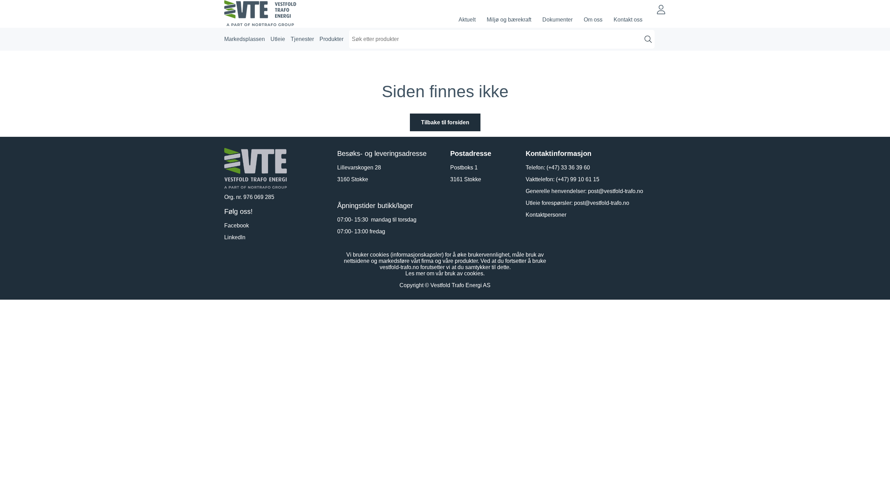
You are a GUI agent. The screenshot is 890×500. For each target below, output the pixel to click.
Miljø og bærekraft (509, 20)
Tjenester (302, 39)
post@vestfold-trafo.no (615, 191)
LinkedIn (234, 237)
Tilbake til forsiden (445, 122)
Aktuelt (467, 20)
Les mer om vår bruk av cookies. (445, 273)
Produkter (331, 39)
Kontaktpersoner (546, 215)
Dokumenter (557, 20)
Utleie (277, 39)
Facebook (236, 225)
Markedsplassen (244, 39)
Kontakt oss (628, 20)
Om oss (593, 20)
